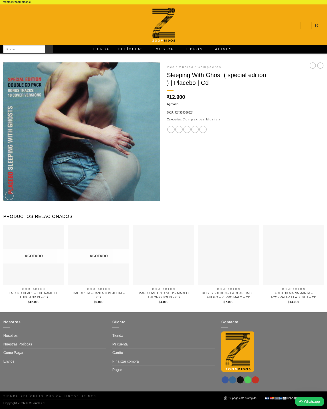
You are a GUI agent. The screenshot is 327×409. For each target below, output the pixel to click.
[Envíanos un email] (313, 2)
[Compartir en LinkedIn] (203, 129)
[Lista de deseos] (295, 25)
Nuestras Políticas (17, 344)
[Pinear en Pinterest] (195, 129)
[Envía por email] (187, 129)
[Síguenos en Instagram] (308, 2)
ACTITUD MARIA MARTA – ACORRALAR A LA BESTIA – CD (293, 295)
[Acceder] (306, 25)
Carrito (117, 353)
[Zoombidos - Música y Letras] (163, 24)
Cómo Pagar (13, 353)
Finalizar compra (125, 361)
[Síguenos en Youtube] (321, 2)
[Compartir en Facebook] (171, 129)
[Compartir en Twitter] (179, 129)
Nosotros (10, 335)
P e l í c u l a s (130, 49)
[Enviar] (49, 49)
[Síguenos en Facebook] (304, 2)
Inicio (170, 67)
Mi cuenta (120, 344)
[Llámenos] (317, 2)
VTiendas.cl (37, 403)
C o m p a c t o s (209, 67)
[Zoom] (9, 196)
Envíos (8, 361)
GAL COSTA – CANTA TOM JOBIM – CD (99, 295)
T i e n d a (100, 49)
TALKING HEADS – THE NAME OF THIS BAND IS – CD (33, 295)
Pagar (117, 370)
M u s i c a (164, 49)
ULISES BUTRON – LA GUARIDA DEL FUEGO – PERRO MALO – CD (228, 295)
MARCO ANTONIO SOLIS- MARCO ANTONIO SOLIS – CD (164, 295)
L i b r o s (194, 49)
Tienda (117, 335)
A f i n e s (223, 49)
